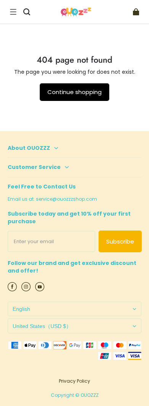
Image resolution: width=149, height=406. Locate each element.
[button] (13, 11)
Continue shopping (74, 92)
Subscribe (120, 241)
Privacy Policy (74, 381)
